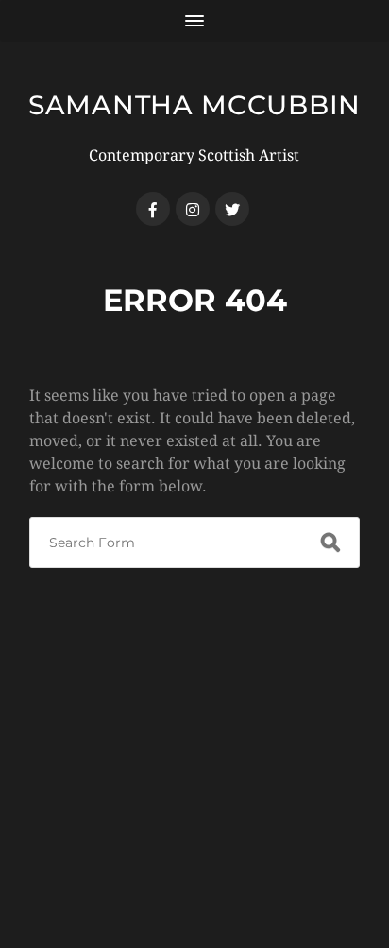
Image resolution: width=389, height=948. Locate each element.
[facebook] (153, 209)
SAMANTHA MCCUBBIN (194, 105)
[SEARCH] (330, 542)
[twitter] (232, 209)
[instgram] (193, 209)
